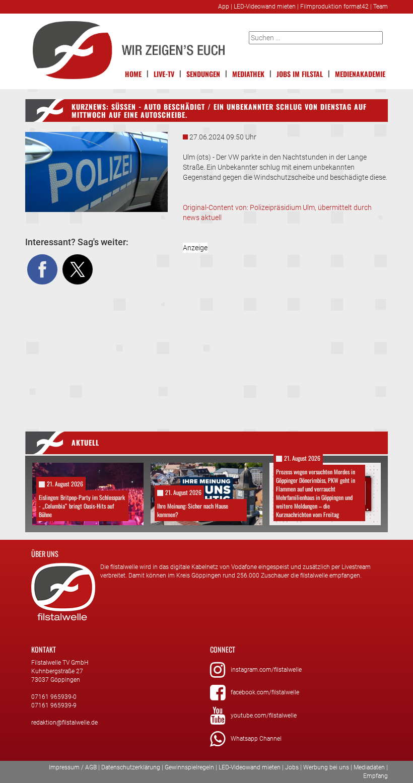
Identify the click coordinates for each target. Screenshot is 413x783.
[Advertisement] (285, 328)
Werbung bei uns (326, 767)
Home (133, 73)
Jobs (292, 767)
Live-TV (164, 73)
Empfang (375, 775)
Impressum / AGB (73, 767)
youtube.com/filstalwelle (264, 715)
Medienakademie (360, 73)
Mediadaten (369, 767)
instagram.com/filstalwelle (266, 669)
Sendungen (203, 73)
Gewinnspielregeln (189, 767)
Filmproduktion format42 (334, 6)
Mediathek (248, 73)
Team (380, 6)
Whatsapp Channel (256, 738)
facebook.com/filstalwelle (265, 692)
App (223, 6)
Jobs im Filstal (300, 73)
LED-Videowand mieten (265, 6)
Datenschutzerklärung (130, 767)
